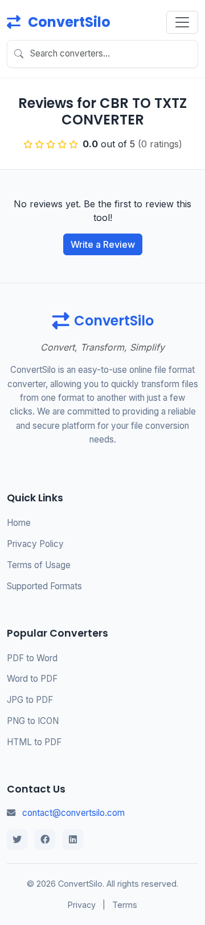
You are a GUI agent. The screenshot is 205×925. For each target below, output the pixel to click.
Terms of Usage (39, 565)
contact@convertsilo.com (73, 812)
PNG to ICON (33, 720)
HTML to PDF (34, 742)
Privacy (82, 905)
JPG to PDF (30, 699)
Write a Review (103, 244)
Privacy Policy (35, 543)
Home (19, 522)
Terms (124, 905)
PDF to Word (32, 658)
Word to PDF (32, 678)
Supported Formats (44, 586)
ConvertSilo (67, 22)
